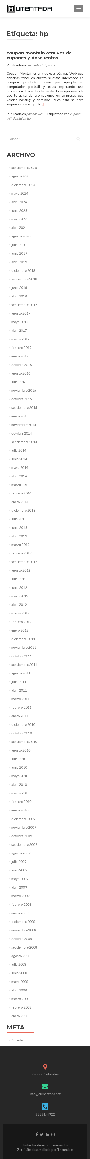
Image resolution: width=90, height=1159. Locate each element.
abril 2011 (19, 690)
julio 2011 (18, 681)
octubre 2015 (21, 399)
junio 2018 (19, 287)
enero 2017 (19, 356)
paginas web (34, 114)
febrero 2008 (21, 1007)
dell (9, 118)
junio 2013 (19, 527)
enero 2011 (19, 716)
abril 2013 (19, 536)
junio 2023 (19, 210)
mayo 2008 (19, 981)
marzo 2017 (20, 339)
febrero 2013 (21, 553)
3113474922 (45, 1114)
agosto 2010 (20, 750)
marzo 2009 (20, 896)
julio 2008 (18, 964)
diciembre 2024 (23, 185)
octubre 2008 (21, 938)
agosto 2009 (20, 853)
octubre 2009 (21, 836)
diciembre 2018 (23, 270)
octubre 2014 (21, 433)
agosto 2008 (20, 956)
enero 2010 (19, 810)
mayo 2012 (19, 596)
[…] (45, 104)
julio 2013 (18, 519)
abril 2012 (19, 604)
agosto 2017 (20, 313)
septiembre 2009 (24, 844)
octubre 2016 (21, 364)
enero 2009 (19, 913)
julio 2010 (18, 759)
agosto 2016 (20, 373)
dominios (19, 118)
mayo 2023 (19, 219)
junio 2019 (19, 253)
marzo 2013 (20, 544)
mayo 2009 (19, 878)
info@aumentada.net (45, 1094)
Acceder (17, 1040)
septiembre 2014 (24, 442)
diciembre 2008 (23, 921)
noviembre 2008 (23, 930)
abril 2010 (19, 784)
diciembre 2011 (23, 639)
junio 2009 (19, 870)
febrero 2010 (21, 801)
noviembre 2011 (23, 647)
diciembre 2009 (23, 819)
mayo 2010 (19, 776)
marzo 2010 (20, 793)
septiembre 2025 (24, 167)
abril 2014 (19, 476)
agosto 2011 (20, 673)
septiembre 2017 (24, 304)
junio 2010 (19, 767)
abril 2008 (19, 990)
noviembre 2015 (23, 390)
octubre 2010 (21, 733)
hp (29, 118)
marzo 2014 (20, 484)
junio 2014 (19, 459)
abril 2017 (19, 330)
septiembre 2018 (24, 279)
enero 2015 (19, 416)
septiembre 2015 (24, 407)
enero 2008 (19, 1016)
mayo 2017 (19, 322)
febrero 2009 (21, 904)
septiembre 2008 (24, 947)
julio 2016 (18, 382)
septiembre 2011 (24, 664)
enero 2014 (19, 502)
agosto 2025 (20, 176)
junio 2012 (19, 587)
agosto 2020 (20, 236)
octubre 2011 (21, 656)
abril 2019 (19, 262)
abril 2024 (19, 202)
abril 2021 (19, 227)
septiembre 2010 (24, 741)
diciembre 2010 (23, 724)
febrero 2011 (21, 707)
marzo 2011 (20, 699)
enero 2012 (19, 630)
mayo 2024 (19, 193)
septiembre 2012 (24, 562)
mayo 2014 (19, 467)
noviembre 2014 (23, 424)
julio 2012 (18, 579)
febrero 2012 (21, 621)
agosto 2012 (20, 570)
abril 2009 (19, 887)
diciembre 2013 (23, 510)
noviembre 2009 (23, 827)
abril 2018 (19, 296)
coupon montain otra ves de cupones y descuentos (39, 55)
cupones (75, 114)
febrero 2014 (21, 493)
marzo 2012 (20, 613)
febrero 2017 (21, 347)
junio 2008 (19, 973)
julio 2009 (18, 861)
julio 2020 (18, 245)
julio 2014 (18, 450)
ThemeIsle (65, 1149)
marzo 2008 (20, 998)
